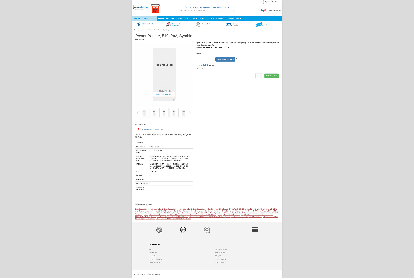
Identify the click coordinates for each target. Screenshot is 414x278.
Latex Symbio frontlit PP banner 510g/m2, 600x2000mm (198, 215)
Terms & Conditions (221, 249)
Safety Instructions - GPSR (149, 129)
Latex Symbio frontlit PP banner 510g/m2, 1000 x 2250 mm (260, 211)
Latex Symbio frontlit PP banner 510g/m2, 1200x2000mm (191, 213)
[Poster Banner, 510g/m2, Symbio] (144, 112)
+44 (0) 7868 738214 (221, 7)
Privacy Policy (219, 262)
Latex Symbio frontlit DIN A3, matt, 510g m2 (149, 209)
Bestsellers (163, 18)
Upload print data (225, 59)
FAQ (150, 249)
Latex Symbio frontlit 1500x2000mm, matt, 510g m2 (162, 211)
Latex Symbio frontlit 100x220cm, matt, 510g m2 (208, 209)
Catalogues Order (154, 262)
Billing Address (219, 256)
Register (267, 2)
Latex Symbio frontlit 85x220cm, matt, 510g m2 (225, 211)
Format (198, 53)
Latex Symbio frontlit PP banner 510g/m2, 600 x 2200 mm (162, 215)
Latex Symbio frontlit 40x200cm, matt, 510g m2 (194, 211)
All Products (140, 18)
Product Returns (220, 252)
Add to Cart (271, 76)
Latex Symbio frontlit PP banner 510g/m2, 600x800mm (235, 215)
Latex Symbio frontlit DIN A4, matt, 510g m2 (178, 209)
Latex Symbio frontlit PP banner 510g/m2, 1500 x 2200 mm (228, 213)
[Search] (233, 10)
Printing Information (155, 256)
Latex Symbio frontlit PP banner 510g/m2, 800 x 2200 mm (169, 217)
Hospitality (181, 18)
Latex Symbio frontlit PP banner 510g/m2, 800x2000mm (206, 217)
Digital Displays (206, 18)
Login (260, 2)
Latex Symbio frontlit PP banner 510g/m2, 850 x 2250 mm (243, 217)
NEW (172, 18)
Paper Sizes (153, 252)
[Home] (134, 30)
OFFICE (193, 18)
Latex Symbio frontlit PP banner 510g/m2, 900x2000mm (173, 219)
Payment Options (220, 259)
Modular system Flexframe (228, 18)
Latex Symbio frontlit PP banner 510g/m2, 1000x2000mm (154, 213)
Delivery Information (155, 259)
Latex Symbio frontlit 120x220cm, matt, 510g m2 (240, 209)
